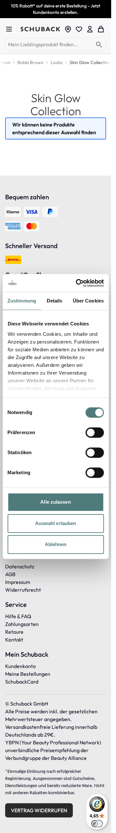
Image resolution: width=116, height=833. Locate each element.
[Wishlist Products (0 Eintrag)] (79, 29)
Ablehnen (56, 544)
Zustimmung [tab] (21, 300)
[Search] (99, 45)
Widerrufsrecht (23, 589)
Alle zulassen (55, 502)
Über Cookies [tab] (88, 300)
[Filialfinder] (68, 29)
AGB (10, 574)
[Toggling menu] (11, 29)
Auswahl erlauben (55, 523)
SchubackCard (21, 681)
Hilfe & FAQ (18, 616)
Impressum (17, 582)
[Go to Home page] (40, 29)
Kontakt (14, 639)
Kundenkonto (20, 666)
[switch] (94, 432)
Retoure (14, 632)
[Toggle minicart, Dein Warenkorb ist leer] (101, 29)
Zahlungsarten (22, 624)
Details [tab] (55, 300)
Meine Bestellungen (27, 674)
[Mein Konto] (90, 29)
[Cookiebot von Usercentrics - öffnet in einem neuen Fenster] (78, 283)
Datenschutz (19, 566)
